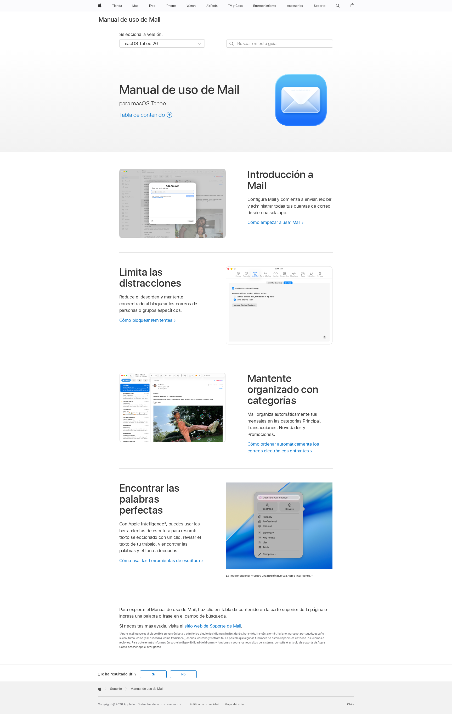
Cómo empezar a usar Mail (273, 222)
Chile (350, 704)
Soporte (116, 689)
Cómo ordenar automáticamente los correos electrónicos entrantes (283, 447)
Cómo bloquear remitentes (145, 320)
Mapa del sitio (234, 704)
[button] (338, 6)
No (183, 674)
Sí (153, 674)
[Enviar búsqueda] (232, 44)
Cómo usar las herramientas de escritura (159, 560)
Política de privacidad (204, 704)
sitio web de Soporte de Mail (212, 626)
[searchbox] (279, 44)
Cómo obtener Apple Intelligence (140, 647)
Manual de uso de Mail (130, 19)
